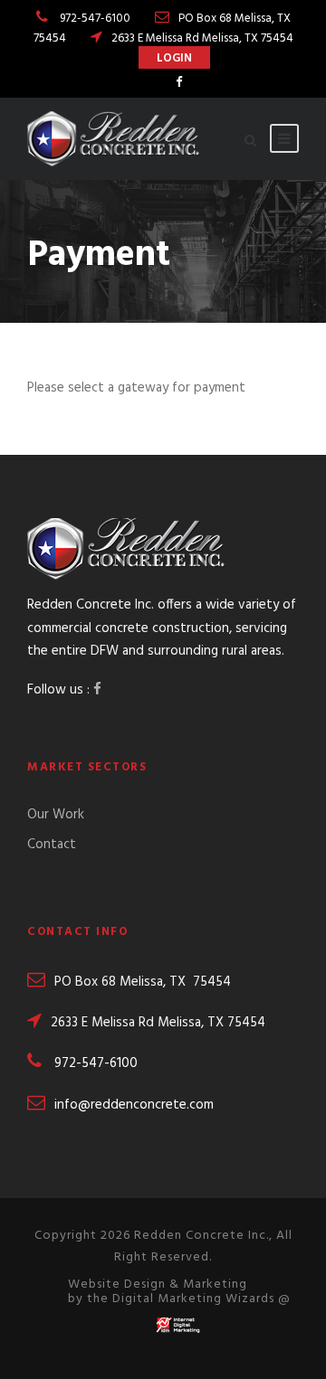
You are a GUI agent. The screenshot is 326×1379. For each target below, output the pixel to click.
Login (174, 58)
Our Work (55, 815)
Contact (51, 844)
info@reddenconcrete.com (134, 1105)
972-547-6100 (95, 18)
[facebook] (179, 82)
